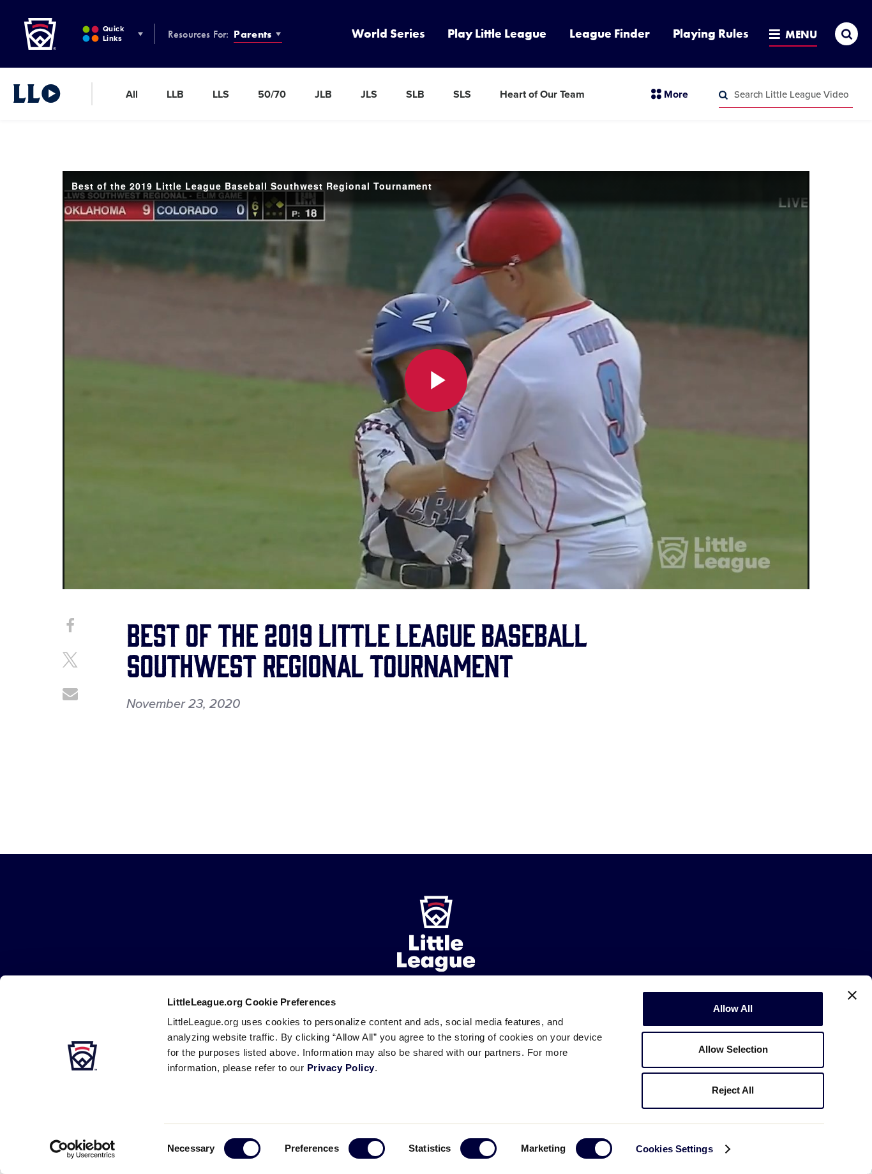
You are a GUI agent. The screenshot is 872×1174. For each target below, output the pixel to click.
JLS (369, 94)
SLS (462, 94)
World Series (388, 33)
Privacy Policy (341, 1067)
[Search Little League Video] (723, 95)
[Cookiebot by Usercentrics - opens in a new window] (83, 1149)
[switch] (367, 1148)
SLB (415, 94)
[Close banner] (852, 995)
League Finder (609, 33)
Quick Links (113, 33)
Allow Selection (733, 1049)
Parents (252, 34)
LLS (221, 94)
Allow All (733, 1008)
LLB (175, 94)
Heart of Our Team (542, 94)
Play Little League (496, 33)
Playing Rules (710, 33)
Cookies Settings (674, 1148)
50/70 (272, 94)
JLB (323, 94)
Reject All (733, 1090)
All (132, 94)
